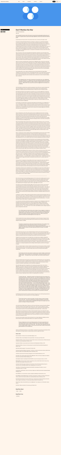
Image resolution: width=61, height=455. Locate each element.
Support (54, 1)
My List (57, 1)
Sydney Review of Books (5, 1)
